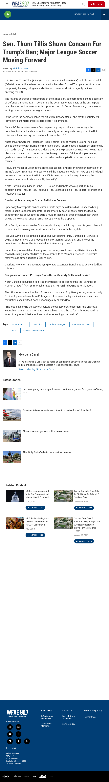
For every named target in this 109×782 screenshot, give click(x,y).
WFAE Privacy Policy (93, 711)
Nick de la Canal (20, 68)
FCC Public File (68, 724)
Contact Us (67, 711)
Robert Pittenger (57, 324)
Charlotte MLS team (81, 324)
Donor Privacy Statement (68, 717)
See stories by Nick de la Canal (36, 369)
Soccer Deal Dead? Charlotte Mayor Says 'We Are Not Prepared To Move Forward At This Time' (87, 524)
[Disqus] (54, 589)
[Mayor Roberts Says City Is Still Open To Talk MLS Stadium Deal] (63, 496)
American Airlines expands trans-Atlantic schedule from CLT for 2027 (57, 410)
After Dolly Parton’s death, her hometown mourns (47, 452)
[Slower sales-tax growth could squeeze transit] (12, 436)
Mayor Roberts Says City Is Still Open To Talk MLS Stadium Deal (86, 494)
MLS (14, 331)
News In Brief (9, 34)
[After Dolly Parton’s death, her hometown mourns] (12, 457)
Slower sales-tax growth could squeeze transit (46, 431)
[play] (8, 14)
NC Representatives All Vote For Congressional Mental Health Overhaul (37, 494)
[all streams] (105, 14)
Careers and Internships (46, 725)
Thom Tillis (38, 324)
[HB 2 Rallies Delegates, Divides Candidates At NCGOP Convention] (15, 523)
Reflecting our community (47, 717)
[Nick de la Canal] (9, 358)
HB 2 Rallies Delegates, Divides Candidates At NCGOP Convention (37, 521)
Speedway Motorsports (33, 331)
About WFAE (46, 711)
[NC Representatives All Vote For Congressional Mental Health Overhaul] (15, 496)
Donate (97, 4)
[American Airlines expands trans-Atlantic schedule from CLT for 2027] (12, 415)
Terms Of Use (90, 717)
